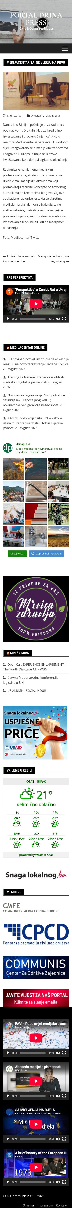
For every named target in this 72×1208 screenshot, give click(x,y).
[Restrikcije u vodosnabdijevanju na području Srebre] (36, 491)
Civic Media (53, 115)
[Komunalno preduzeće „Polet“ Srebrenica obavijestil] (36, 536)
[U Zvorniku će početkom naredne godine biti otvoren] (13, 514)
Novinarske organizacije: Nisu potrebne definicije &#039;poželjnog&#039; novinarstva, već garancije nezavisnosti (34, 400)
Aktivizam (37, 115)
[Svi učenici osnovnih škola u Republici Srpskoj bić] (36, 514)
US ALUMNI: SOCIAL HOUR (26, 691)
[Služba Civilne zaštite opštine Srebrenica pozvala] (13, 469)
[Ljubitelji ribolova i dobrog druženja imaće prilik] (36, 469)
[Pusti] (8, 319)
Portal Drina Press (36, 19)
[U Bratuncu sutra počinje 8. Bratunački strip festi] (58, 514)
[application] (36, 304)
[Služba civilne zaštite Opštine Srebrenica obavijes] (58, 536)
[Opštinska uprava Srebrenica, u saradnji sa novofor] (13, 491)
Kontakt (61, 1205)
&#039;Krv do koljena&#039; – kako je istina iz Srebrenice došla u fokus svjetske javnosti (33, 423)
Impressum (45, 1205)
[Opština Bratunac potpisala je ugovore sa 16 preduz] (58, 491)
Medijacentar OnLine (27, 347)
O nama (28, 1205)
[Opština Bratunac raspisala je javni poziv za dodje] (58, 469)
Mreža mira (19, 653)
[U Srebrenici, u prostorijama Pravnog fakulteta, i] (13, 536)
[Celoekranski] (64, 319)
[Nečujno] (58, 319)
